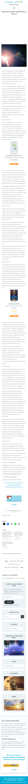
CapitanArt (14, 308)
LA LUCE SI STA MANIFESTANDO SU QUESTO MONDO (19, 533)
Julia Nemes (14, 301)
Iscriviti (9, 602)
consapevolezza (10, 553)
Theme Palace (22, 782)
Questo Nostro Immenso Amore (14, 155)
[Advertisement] (14, 29)
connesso (10, 578)
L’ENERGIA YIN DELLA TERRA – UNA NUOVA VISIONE (7, 543)
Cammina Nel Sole (12, 778)
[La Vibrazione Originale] (14, 290)
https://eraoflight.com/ (10, 476)
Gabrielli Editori (14, 159)
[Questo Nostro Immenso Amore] (14, 142)
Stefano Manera (14, 153)
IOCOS (20, 780)
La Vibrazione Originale (14, 303)
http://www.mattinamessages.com (13, 473)
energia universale (17, 553)
